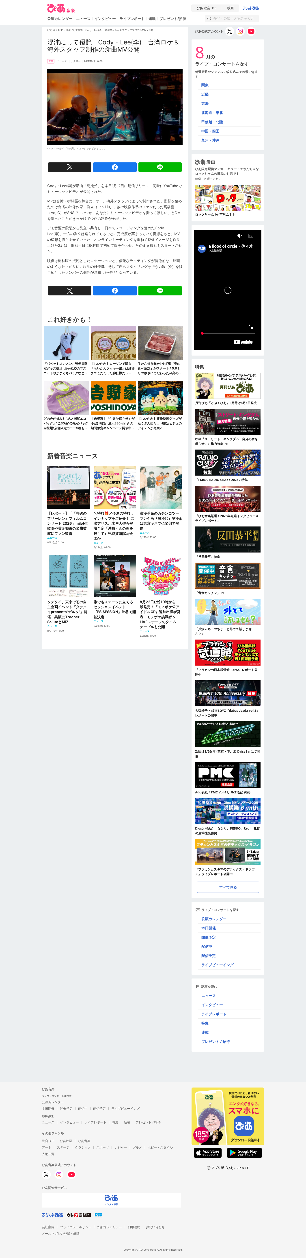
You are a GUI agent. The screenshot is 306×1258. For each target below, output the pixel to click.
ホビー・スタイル (160, 1147)
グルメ (137, 1147)
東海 (205, 103)
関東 (205, 85)
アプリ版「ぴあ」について (230, 1168)
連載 (152, 18)
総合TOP (48, 1141)
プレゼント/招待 (172, 18)
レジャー (120, 1147)
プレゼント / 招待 (215, 1041)
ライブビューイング (217, 964)
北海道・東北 (212, 112)
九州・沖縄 (210, 140)
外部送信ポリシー (109, 1227)
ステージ (63, 1147)
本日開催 (208, 928)
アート (46, 1147)
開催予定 (208, 937)
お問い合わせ (155, 1227)
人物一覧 (48, 1154)
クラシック (83, 1147)
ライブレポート (132, 18)
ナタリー (76, 61)
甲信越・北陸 (212, 121)
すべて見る (228, 887)
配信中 (206, 946)
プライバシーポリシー (75, 1227)
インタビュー (105, 18)
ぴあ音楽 (84, 1141)
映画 (230, 8)
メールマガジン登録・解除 (61, 1233)
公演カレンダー (213, 918)
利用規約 (134, 1227)
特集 (205, 1023)
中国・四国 (210, 131)
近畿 (205, 94)
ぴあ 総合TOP (206, 8)
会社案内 (48, 1227)
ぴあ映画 (66, 1141)
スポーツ (102, 1147)
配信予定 (208, 955)
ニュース (83, 18)
